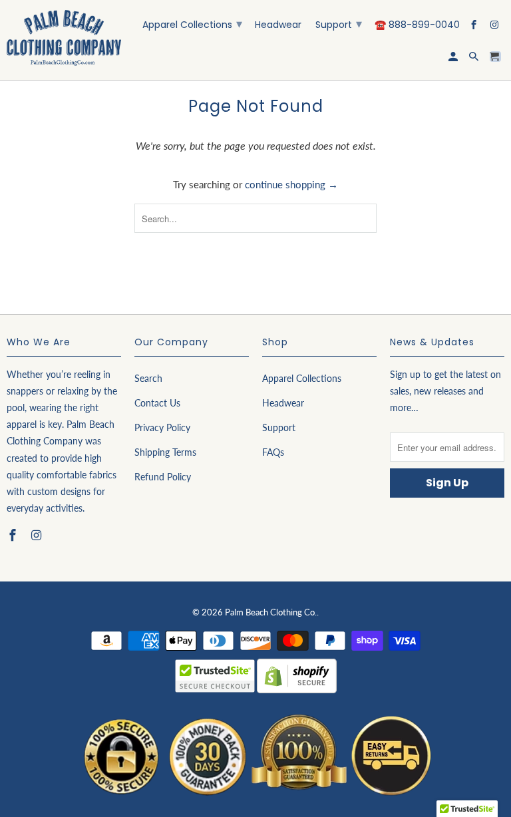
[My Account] (454, 59)
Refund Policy (162, 476)
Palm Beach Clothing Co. (271, 612)
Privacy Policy (162, 427)
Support (338, 23)
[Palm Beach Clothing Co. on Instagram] (495, 27)
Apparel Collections (192, 23)
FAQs (273, 452)
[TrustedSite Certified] (215, 676)
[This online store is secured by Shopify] (297, 693)
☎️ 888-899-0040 (417, 25)
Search (148, 378)
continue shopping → (291, 184)
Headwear (278, 25)
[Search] (474, 59)
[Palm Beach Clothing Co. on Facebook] (474, 27)
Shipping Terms (165, 452)
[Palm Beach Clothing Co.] (64, 40)
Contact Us (157, 402)
